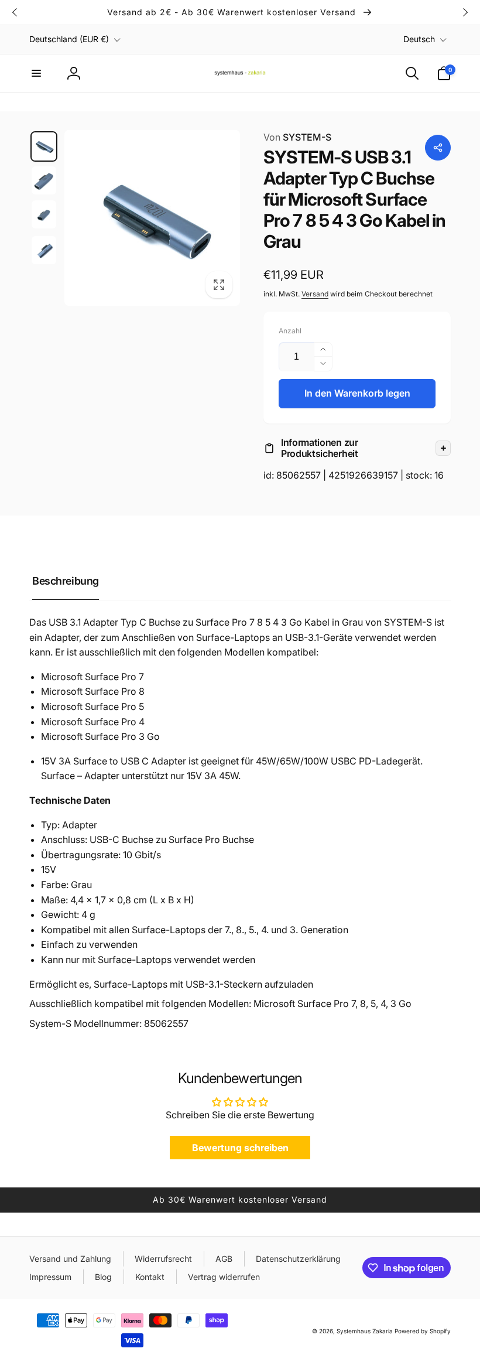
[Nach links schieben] (15, 12)
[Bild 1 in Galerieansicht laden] (44, 146)
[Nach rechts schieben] (464, 12)
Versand (314, 293)
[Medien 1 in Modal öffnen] (152, 218)
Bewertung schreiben (240, 1147)
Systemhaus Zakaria (365, 1330)
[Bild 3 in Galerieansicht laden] (44, 214)
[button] (36, 73)
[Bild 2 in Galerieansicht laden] (44, 180)
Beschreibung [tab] (65, 581)
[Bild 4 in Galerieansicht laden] (44, 250)
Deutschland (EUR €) (69, 39)
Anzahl (290, 330)
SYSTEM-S (297, 137)
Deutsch (419, 39)
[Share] (438, 148)
